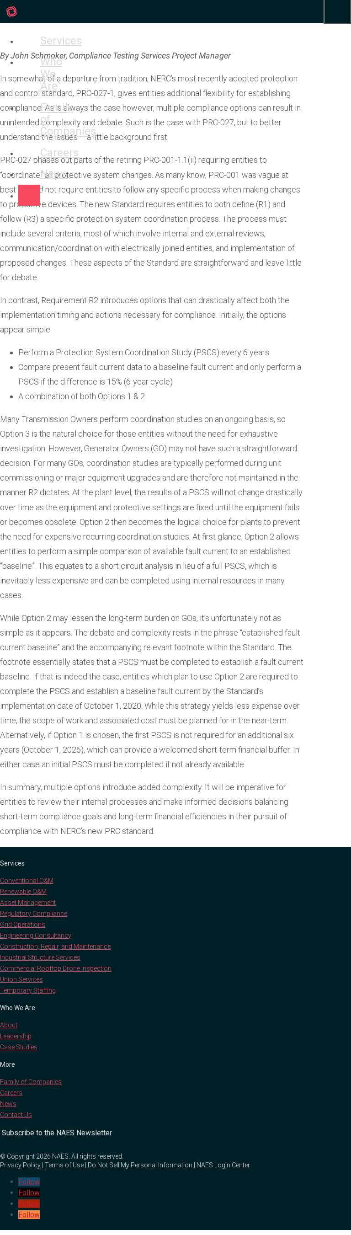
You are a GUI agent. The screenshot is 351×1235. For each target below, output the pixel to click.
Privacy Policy (20, 1165)
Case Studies (18, 1047)
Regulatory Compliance (33, 913)
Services (29, 40)
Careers (29, 152)
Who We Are (29, 73)
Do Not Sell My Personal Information (140, 1165)
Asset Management (28, 902)
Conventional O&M (26, 880)
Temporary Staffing (28, 990)
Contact (29, 195)
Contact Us (16, 1114)
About (8, 1025)
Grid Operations (22, 924)
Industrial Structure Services (40, 957)
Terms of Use (64, 1165)
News (29, 173)
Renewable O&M (23, 891)
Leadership (16, 1036)
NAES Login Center (223, 1165)
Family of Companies (29, 119)
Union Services (21, 979)
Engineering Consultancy (35, 935)
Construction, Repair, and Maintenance (55, 946)
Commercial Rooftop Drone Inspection (56, 968)
